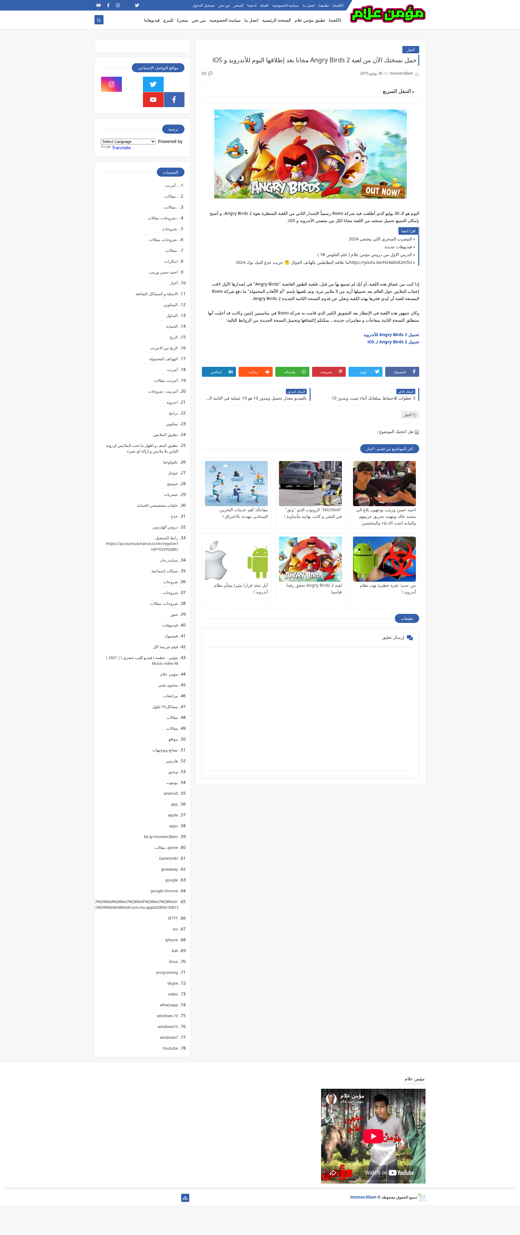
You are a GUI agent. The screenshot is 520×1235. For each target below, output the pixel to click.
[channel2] (147, 5)
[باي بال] (127, 1198)
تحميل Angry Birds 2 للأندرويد (391, 334)
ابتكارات (171, 261)
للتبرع (168, 20)
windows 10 (167, 1015)
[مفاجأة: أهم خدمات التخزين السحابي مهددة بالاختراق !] (236, 483)
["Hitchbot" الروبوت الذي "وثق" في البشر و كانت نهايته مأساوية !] (310, 483)
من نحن (224, 5)
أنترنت (172, 369)
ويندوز (173, 771)
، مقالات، (170, 207)
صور (174, 614)
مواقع (173, 739)
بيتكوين (172, 423)
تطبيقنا (323, 5)
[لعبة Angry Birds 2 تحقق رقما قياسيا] (310, 559)
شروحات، (170, 592)
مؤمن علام (169, 674)
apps (173, 825)
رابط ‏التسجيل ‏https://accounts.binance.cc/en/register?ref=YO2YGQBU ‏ (142, 543)
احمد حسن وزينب (163, 272)
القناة (264, 5)
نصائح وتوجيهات (165, 750)
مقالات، (172, 728)
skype (172, 983)
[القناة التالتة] (166, 1198)
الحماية (172, 326)
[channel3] (156, 5)
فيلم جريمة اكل (165, 646)
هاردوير (172, 760)
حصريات (171, 494)
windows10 (168, 1026)
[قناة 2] (147, 1198)
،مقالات (172, 250)
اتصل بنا (308, 5)
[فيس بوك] (118, 1198)
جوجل (173, 472)
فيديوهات (170, 625)
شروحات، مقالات (164, 603)
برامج (173, 413)
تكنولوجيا (170, 462)
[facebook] (108, 5)
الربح (174, 337)
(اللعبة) (338, 5)
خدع (174, 516)
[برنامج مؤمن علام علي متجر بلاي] (166, 5)
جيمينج (172, 483)
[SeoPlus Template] (421, 1197)
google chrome (164, 890)
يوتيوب (172, 782)
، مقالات (171, 196)
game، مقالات (166, 847)
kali (175, 950)
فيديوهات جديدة (398, 246)
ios (175, 929)
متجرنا (182, 20)
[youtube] (98, 5)
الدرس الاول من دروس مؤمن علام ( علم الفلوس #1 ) (364, 254)
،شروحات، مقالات (163, 239)
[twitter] (137, 5)
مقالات (172, 717)
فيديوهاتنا (152, 20)
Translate (121, 147)
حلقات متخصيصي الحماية (157, 505)
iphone (171, 939)
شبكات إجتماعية (164, 571)
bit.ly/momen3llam (161, 836)
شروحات (170, 581)
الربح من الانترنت (164, 348)
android (171, 793)
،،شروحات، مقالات (163, 218)
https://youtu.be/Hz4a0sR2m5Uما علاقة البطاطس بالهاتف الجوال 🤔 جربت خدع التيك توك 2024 (324, 262)
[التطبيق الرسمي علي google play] (174, 84)
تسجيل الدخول (203, 5)
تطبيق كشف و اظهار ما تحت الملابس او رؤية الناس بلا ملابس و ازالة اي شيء (142, 448)
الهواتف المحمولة (163, 358)
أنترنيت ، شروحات (163, 391)
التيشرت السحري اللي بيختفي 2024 (380, 239)
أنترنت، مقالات (166, 380)
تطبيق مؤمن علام (310, 20)
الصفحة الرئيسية (276, 20)
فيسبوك (171, 636)
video (173, 994)
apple (173, 815)
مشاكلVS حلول (165, 706)
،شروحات (170, 228)
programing (167, 972)
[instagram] (118, 5)
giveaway (169, 869)
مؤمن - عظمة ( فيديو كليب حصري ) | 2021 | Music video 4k (142, 660)
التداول (172, 315)
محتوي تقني (168, 685)
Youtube (170, 1048)
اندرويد (172, 402)
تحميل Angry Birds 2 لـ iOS (393, 342)
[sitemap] (185, 1198)
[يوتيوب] (98, 1198)
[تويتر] (156, 1198)
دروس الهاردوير (165, 527)
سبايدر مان (169, 560)
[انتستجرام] (137, 1198)
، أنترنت (171, 185)
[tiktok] (127, 5)
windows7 (169, 1037)
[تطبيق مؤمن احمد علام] (176, 1198)
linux (173, 961)
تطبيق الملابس (165, 434)
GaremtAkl (168, 858)
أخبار (411, 49)
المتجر (238, 5)
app (174, 804)
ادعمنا (251, 5)
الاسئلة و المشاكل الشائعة (156, 293)
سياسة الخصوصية (285, 5)
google (171, 880)
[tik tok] (132, 84)
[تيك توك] (108, 1198)
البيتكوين (170, 304)
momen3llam (363, 1197)
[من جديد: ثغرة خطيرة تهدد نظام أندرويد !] (384, 559)
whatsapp (169, 1005)
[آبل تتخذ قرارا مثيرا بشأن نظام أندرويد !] (236, 559)
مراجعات (170, 695)
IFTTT (173, 918)
